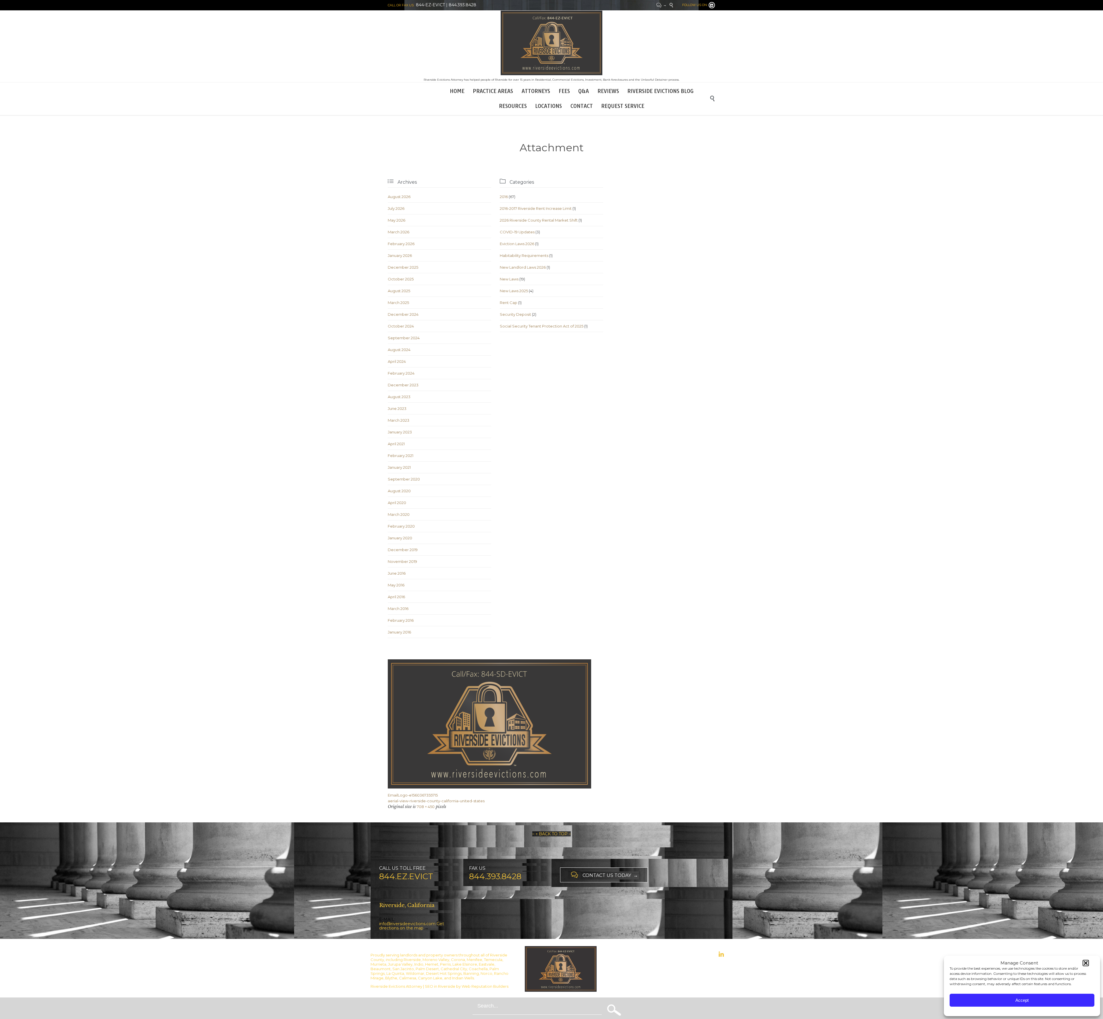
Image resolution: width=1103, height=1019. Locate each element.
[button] (1086, 963)
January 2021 (399, 467)
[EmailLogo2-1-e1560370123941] (551, 724)
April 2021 (396, 443)
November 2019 (402, 561)
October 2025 (401, 279)
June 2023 (397, 408)
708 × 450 (426, 806)
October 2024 (401, 326)
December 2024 (403, 314)
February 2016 (401, 620)
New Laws (509, 279)
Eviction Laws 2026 (517, 243)
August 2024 (399, 349)
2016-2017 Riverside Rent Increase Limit (536, 208)
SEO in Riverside (440, 986)
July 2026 (396, 208)
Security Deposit (515, 314)
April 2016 (396, 596)
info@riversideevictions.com (407, 923)
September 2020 (404, 479)
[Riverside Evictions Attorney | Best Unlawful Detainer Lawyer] (551, 43)
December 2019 (403, 549)
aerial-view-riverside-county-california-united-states (436, 801)
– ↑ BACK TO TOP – (551, 833)
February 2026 (401, 243)
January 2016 (399, 632)
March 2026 (398, 232)
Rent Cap (508, 302)
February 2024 (401, 373)
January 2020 (400, 538)
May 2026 (396, 220)
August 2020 (399, 491)
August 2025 (399, 290)
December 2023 (403, 385)
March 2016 (398, 608)
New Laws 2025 (514, 290)
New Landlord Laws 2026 (523, 267)
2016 (504, 196)
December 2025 (403, 267)
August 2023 (399, 396)
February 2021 (400, 455)
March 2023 (398, 420)
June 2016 (397, 573)
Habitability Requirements (524, 255)
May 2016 (396, 585)
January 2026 (400, 255)
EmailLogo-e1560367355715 (413, 795)
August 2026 (399, 196)
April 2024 (397, 361)
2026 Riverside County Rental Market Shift (539, 220)
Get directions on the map (411, 926)
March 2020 (399, 514)
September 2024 (404, 338)
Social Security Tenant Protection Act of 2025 (541, 326)
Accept (1022, 1000)
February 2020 (401, 526)
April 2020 (397, 502)
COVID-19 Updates (517, 232)
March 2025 (398, 302)
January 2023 (400, 432)
